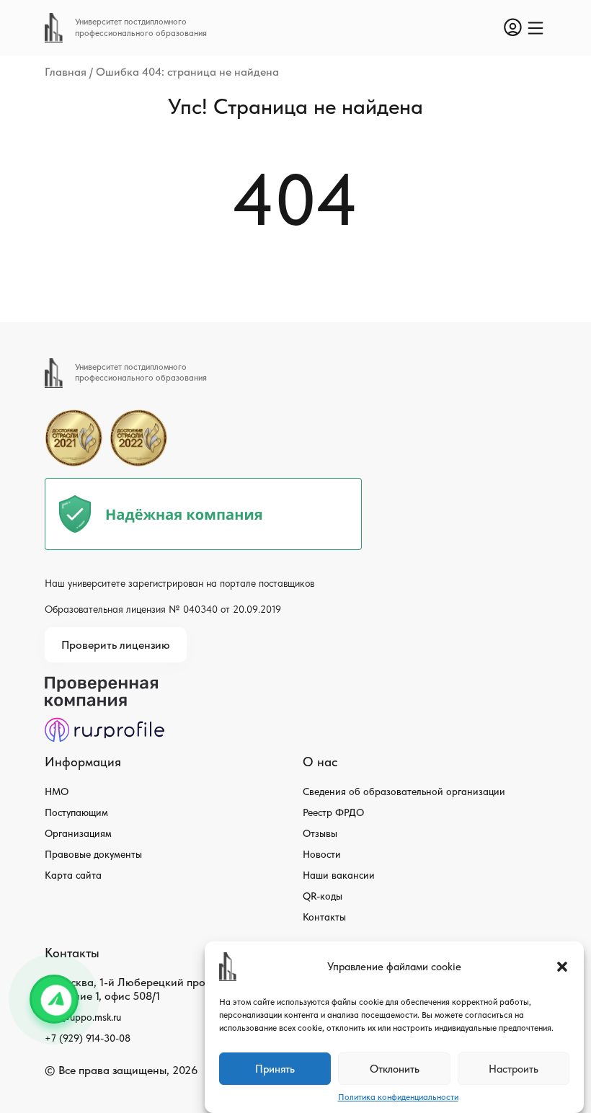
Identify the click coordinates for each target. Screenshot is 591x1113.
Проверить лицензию (115, 645)
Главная (65, 72)
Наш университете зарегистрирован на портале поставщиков (179, 583)
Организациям (78, 833)
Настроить (513, 1069)
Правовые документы (93, 854)
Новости (322, 854)
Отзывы (320, 833)
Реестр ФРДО (333, 812)
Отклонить (394, 1069)
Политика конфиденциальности (398, 1097)
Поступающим (76, 812)
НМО (56, 791)
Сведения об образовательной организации (404, 791)
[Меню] (535, 28)
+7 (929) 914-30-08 (87, 1038)
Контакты (324, 917)
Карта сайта (73, 875)
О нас (320, 761)
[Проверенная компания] (104, 683)
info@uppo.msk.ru (83, 1017)
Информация (83, 761)
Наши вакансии (339, 875)
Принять (275, 1069)
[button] (562, 966)
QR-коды (322, 896)
